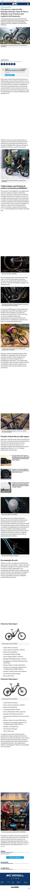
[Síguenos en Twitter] (14, 878)
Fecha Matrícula (26, 882)
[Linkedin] (7, 64)
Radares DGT (18, 1)
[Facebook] (2, 64)
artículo (3, 209)
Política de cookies (19, 882)
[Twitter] (4, 64)
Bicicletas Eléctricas (6, 7)
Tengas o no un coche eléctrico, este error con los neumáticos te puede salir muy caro (20, 471)
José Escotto (5, 60)
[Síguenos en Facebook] (11, 878)
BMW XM (24, 1)
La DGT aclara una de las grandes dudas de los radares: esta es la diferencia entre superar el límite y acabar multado (20, 485)
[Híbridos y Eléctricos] (15, 875)
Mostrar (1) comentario (15, 857)
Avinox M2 (17, 448)
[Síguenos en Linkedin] (16, 878)
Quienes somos (2, 882)
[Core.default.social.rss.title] (18, 878)
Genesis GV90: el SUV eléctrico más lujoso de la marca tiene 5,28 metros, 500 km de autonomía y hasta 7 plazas (20, 458)
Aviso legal (13, 882)
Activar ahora (9, 75)
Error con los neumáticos (10, 1)
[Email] (14, 64)
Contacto (8, 881)
